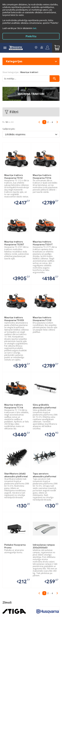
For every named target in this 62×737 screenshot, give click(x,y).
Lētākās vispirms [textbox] (15, 134)
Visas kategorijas (10, 72)
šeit (34, 28)
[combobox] (31, 134)
